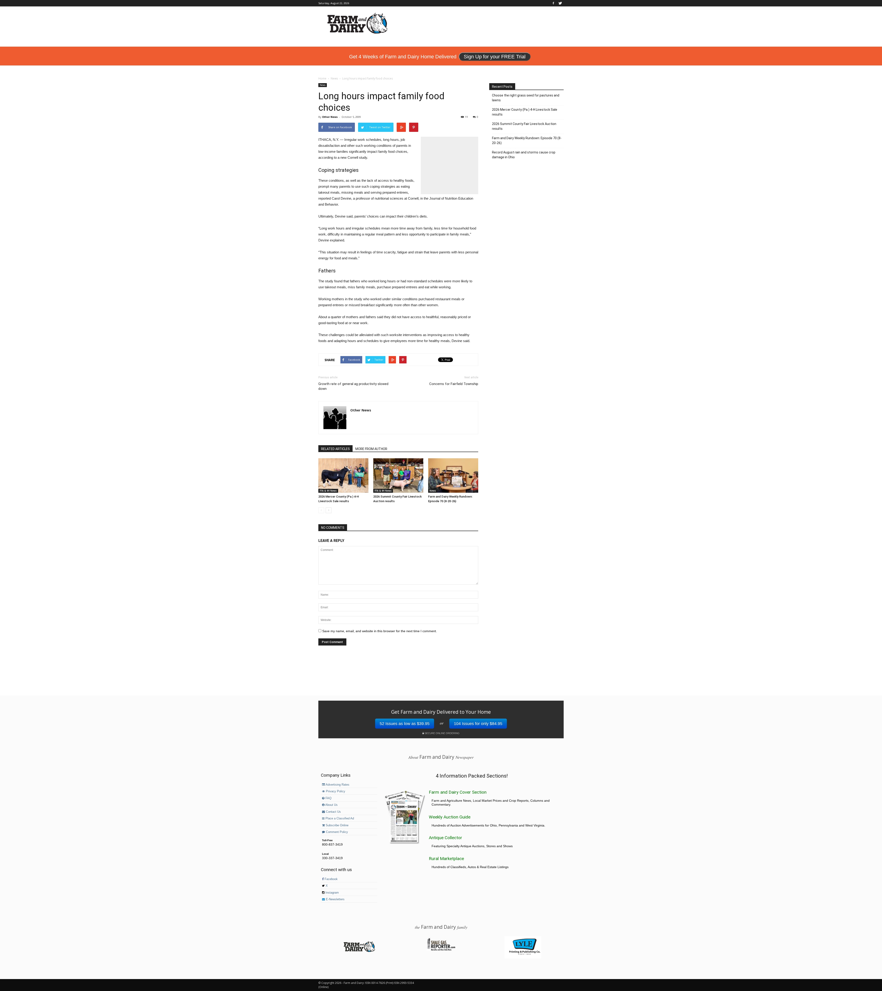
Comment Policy (336, 832)
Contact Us (333, 811)
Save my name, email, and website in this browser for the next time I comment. (379, 631)
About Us (331, 805)
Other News (330, 117)
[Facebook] (553, 3)
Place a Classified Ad (339, 818)
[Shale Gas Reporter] (441, 950)
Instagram (332, 892)
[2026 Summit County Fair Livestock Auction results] (398, 475)
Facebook (331, 879)
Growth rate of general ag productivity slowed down (353, 386)
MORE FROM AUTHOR (371, 449)
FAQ (328, 798)
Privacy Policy (335, 791)
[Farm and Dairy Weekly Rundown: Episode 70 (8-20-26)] (453, 475)
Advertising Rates (337, 784)
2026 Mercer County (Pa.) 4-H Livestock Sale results (524, 112)
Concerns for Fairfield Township (453, 384)
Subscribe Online (336, 825)
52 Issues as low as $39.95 (405, 723)
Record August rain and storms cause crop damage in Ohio (523, 154)
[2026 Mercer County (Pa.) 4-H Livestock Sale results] (343, 475)
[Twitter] (560, 3)
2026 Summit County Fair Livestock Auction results (524, 126)
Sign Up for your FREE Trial (495, 56)
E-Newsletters (335, 899)
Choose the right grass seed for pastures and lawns (525, 97)
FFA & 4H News (328, 490)
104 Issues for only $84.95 (478, 723)
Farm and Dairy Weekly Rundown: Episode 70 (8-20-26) (527, 140)
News (322, 85)
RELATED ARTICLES (335, 449)
